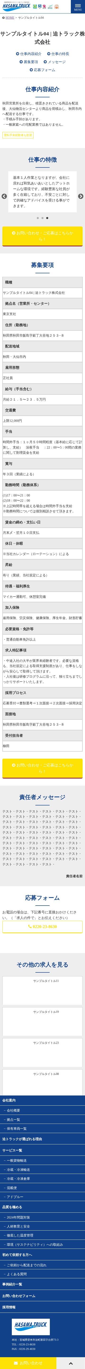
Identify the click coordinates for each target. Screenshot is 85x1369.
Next (81, 196)
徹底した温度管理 (20, 1235)
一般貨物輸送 (17, 1160)
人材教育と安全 (18, 1226)
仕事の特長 (60, 54)
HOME (10, 17)
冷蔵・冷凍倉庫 (18, 1179)
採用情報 (9, 1307)
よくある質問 (17, 1274)
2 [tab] (42, 218)
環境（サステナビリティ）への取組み (35, 1244)
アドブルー (15, 1197)
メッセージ (57, 62)
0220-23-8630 (45, 926)
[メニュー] (78, 6)
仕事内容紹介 (31, 54)
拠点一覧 (13, 1119)
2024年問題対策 (18, 1217)
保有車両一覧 (17, 1128)
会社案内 (9, 1100)
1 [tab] (37, 218)
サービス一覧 (12, 1150)
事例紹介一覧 (12, 1284)
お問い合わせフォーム (18, 1296)
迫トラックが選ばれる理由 (22, 1139)
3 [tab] (47, 218)
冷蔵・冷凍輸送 (18, 1170)
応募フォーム (44, 70)
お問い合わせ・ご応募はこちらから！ (45, 236)
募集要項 (31, 62)
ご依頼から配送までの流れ (27, 1265)
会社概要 (13, 1110)
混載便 (12, 1188)
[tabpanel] (42, 191)
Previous (4, 196)
